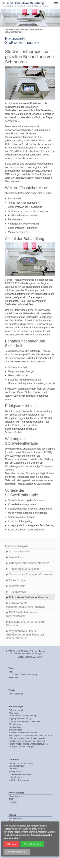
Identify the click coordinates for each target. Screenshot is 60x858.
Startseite (9, 29)
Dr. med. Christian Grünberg (24, 675)
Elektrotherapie (16, 796)
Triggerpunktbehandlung (24, 568)
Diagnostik (14, 759)
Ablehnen (11, 844)
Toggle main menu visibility (56, 3)
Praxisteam (14, 677)
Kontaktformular (16, 818)
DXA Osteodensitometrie (20, 774)
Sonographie (15, 771)
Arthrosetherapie (19, 551)
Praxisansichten (16, 694)
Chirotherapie (17, 580)
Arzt (10, 672)
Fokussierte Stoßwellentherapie (28, 597)
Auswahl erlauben (32, 844)
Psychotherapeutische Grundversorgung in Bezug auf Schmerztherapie (25, 634)
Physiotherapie (16, 792)
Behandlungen (22, 29)
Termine (12, 821)
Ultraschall (13, 769)
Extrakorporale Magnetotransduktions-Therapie (25, 604)
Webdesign (23, 657)
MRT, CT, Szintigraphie (19, 780)
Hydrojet (12, 802)
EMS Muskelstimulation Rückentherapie (22, 614)
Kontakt (12, 815)
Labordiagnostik (16, 777)
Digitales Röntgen (17, 766)
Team (11, 668)
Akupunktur (16, 557)
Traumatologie (17, 591)
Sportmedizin (17, 586)
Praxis (11, 690)
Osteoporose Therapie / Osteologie (30, 574)
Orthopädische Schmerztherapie (29, 563)
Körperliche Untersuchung (21, 763)
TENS (11, 799)
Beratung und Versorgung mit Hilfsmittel (25, 623)
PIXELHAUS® (35, 657)
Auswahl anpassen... (17, 851)
